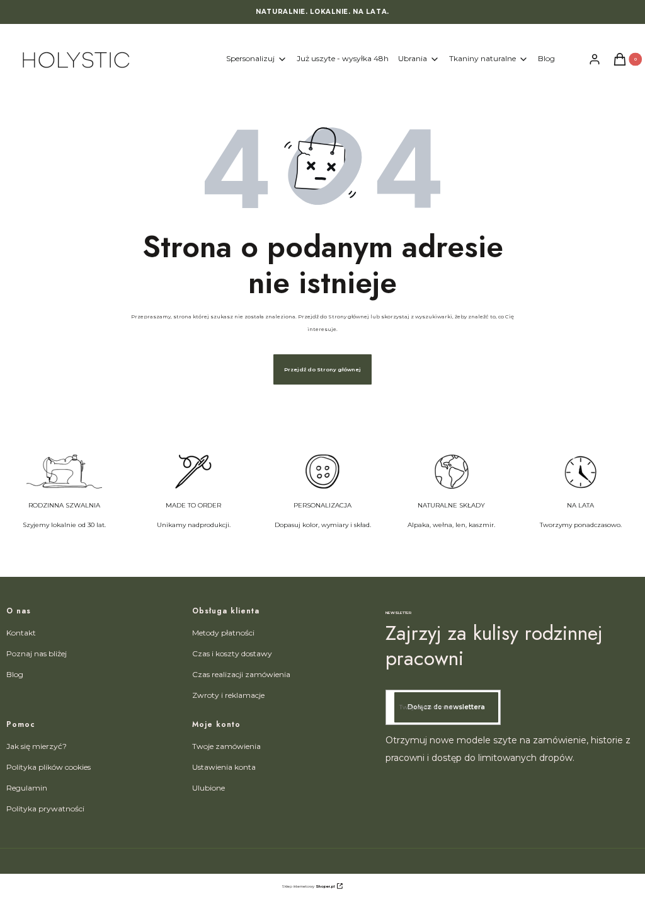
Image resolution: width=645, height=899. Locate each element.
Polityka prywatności (45, 808)
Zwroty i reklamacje (228, 695)
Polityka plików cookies (48, 767)
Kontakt (21, 632)
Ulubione (208, 787)
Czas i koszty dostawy (232, 653)
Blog (14, 674)
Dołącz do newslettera (446, 707)
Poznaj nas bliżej (36, 653)
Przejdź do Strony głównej (322, 369)
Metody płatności (223, 632)
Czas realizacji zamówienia (241, 674)
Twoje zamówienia (226, 746)
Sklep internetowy (308, 886)
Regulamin (26, 787)
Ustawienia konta (224, 767)
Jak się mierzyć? (36, 746)
